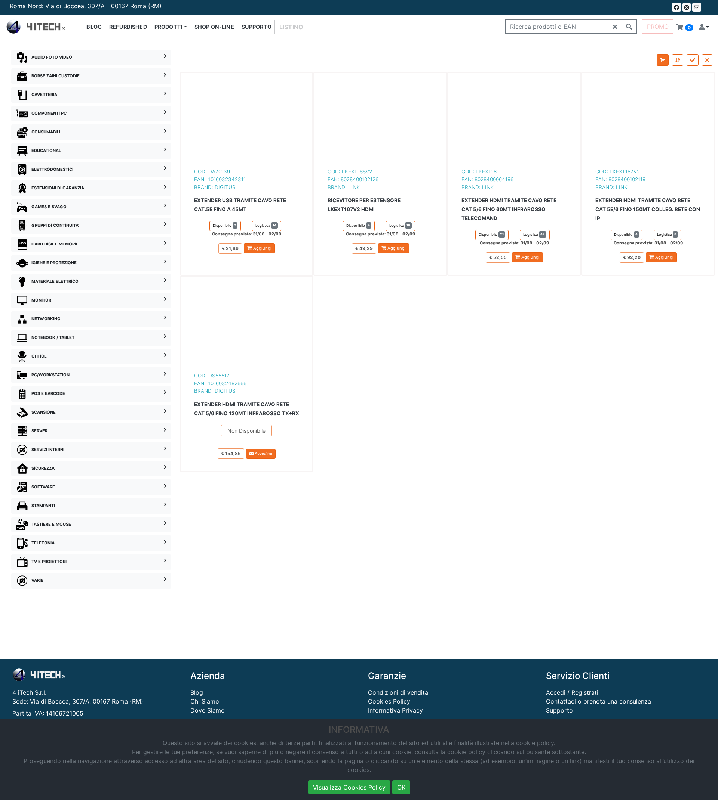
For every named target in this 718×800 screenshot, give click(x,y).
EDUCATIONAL (46, 150)
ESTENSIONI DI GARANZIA (57, 188)
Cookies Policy (389, 701)
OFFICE (39, 356)
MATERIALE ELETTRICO (55, 281)
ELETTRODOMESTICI (52, 169)
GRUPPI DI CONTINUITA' (55, 225)
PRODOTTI (168, 27)
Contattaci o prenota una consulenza (598, 701)
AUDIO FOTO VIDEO (51, 57)
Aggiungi (261, 248)
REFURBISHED (128, 27)
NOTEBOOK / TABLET (52, 337)
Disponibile (224, 225)
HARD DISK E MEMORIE (55, 244)
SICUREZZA (43, 468)
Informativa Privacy (395, 710)
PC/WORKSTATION (50, 374)
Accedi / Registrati (572, 692)
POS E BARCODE (48, 393)
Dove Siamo (207, 710)
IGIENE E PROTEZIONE (54, 262)
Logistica (265, 225)
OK (401, 787)
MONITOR (41, 300)
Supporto (559, 710)
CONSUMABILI (45, 132)
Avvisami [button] (263, 453)
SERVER (39, 430)
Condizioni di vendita (398, 692)
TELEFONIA (43, 543)
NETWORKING (46, 318)
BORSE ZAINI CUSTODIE (55, 75)
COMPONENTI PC (49, 113)
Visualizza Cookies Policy (349, 787)
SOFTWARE (43, 486)
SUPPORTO (256, 27)
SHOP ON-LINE (214, 27)
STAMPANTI (43, 505)
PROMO (658, 26)
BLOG (94, 27)
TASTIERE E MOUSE (51, 524)
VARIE (37, 580)
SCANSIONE (43, 412)
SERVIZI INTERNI (47, 449)
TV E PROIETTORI (49, 561)
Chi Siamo (204, 701)
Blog (196, 692)
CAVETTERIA (44, 94)
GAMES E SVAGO (49, 206)
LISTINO (291, 27)
